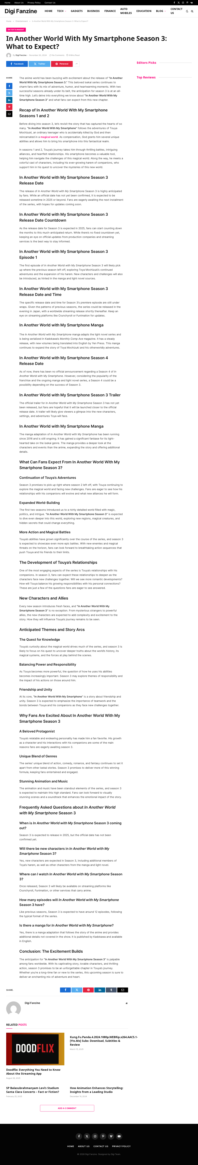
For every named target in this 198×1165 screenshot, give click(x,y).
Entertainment (16, 29)
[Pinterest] (9, 107)
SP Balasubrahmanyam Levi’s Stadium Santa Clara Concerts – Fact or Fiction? (32, 1090)
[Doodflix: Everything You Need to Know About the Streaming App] (35, 1049)
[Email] (9, 114)
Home (7, 2)
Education (143, 11)
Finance (110, 11)
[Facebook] (9, 86)
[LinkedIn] (9, 100)
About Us (19, 2)
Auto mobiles (126, 11)
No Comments (58, 55)
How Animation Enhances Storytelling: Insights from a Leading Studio (96, 1090)
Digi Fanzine (21, 55)
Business (93, 11)
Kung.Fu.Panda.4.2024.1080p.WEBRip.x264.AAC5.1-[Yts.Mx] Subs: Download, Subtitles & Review (99, 1040)
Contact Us (50, 2)
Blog (159, 11)
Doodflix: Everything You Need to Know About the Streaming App (33, 1071)
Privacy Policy (34, 2)
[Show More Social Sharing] (76, 64)
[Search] (191, 11)
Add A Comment (67, 1108)
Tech (60, 11)
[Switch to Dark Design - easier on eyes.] (187, 11)
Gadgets (77, 11)
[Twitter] (9, 93)
